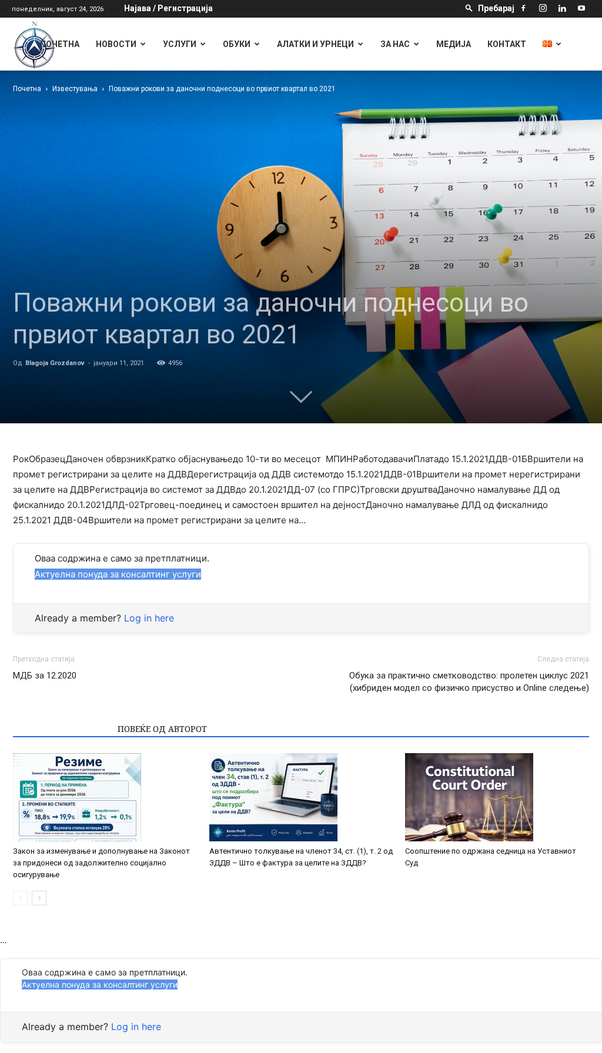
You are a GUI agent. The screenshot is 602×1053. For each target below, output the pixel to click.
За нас (395, 44)
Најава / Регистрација (168, 8)
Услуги (179, 44)
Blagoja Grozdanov (55, 363)
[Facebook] (523, 8)
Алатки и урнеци (315, 44)
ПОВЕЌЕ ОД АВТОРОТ (162, 728)
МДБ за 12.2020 (44, 675)
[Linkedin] (562, 8)
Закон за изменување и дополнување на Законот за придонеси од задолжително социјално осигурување (101, 863)
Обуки (236, 44)
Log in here (149, 618)
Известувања (75, 89)
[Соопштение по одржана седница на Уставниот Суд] (497, 797)
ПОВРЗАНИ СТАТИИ (61, 728)
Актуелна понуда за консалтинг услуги (118, 574)
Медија (453, 44)
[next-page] (39, 898)
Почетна (59, 44)
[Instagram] (542, 8)
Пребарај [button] (496, 8)
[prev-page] (20, 898)
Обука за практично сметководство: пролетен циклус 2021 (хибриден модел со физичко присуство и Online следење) (469, 681)
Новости (116, 44)
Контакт (506, 44)
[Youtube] (581, 8)
